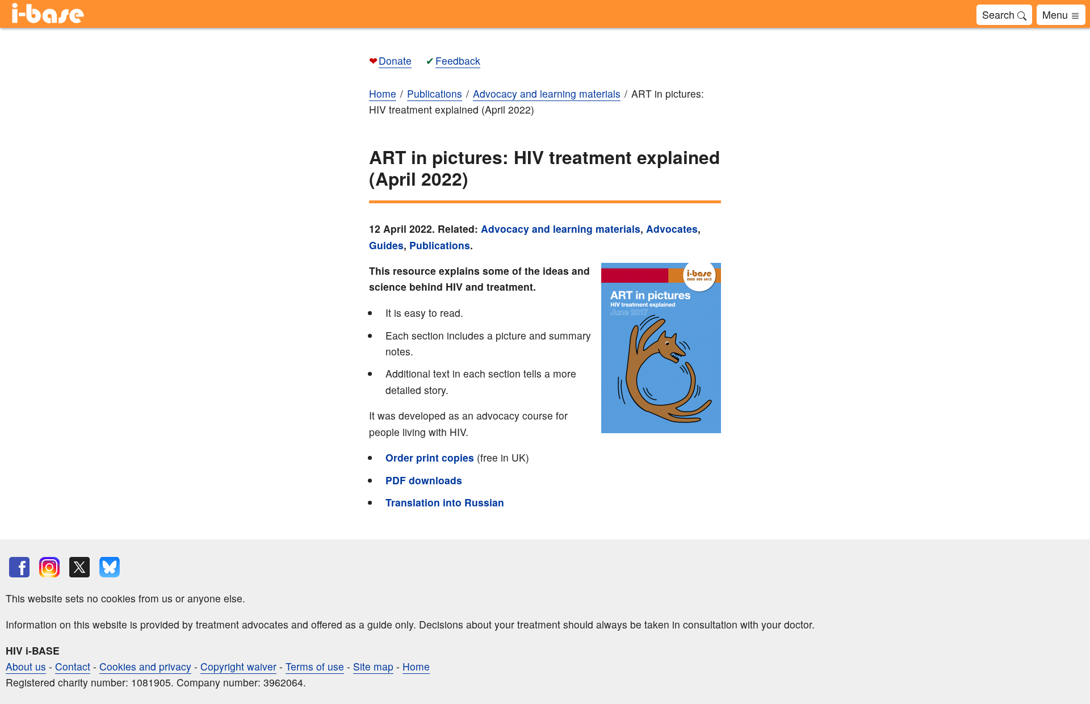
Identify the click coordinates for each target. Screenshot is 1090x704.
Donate (395, 60)
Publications (439, 245)
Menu (1056, 14)
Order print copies (429, 457)
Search (999, 14)
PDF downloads (423, 480)
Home (416, 666)
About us (26, 666)
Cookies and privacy (145, 666)
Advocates (672, 228)
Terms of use (315, 666)
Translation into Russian (446, 502)
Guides (386, 245)
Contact (72, 666)
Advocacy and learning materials (560, 228)
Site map (373, 666)
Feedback (457, 60)
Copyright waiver (238, 666)
